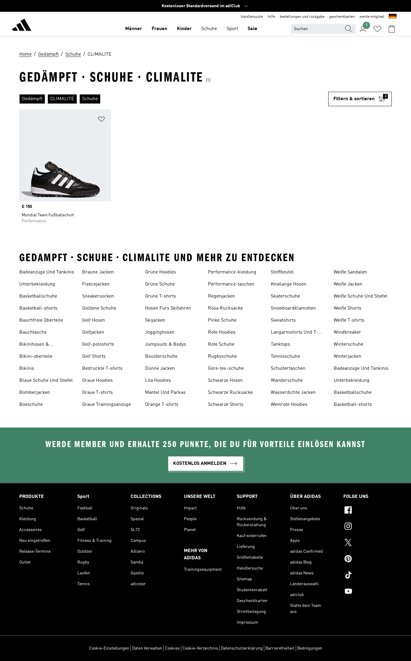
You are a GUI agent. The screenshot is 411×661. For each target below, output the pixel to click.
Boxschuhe (31, 404)
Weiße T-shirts (349, 320)
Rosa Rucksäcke (225, 308)
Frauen (159, 28)
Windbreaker (347, 332)
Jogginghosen (160, 332)
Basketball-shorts (38, 308)
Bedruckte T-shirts (102, 368)
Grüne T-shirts (160, 296)
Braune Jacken (98, 272)
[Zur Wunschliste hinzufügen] (101, 120)
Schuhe (209, 28)
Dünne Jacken (160, 368)
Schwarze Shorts (225, 404)
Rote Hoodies (222, 332)
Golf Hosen (93, 320)
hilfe (271, 17)
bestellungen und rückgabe (302, 17)
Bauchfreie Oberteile (41, 320)
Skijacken (155, 320)
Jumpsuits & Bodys (165, 344)
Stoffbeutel (282, 272)
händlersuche (252, 17)
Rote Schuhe (221, 344)
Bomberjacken (34, 392)
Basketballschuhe (38, 296)
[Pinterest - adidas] (367, 559)
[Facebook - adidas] (367, 511)
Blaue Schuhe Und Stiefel (46, 380)
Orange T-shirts (161, 404)
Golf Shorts (94, 356)
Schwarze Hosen (225, 380)
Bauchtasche (33, 332)
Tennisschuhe (285, 356)
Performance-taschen (231, 284)
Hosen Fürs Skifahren (168, 308)
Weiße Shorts (347, 308)
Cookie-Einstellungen (109, 648)
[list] (173, 99)
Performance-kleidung (232, 272)
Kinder (184, 28)
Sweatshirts (283, 320)
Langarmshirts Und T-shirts (294, 333)
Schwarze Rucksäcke (230, 392)
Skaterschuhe (285, 296)
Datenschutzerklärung (242, 648)
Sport (232, 28)
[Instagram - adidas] (367, 527)
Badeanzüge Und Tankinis (46, 272)
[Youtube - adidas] (367, 592)
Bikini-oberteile (35, 356)
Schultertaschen (288, 368)
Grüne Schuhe (160, 284)
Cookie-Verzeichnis (200, 648)
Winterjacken (347, 356)
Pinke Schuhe (222, 320)
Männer (133, 28)
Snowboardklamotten (293, 308)
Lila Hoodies (158, 380)
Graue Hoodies (97, 380)
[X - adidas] (367, 543)
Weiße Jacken (348, 284)
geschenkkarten (342, 17)
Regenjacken (221, 296)
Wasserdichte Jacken (293, 392)
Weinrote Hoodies (289, 404)
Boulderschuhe (161, 356)
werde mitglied (372, 17)
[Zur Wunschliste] (377, 29)
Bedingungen (309, 648)
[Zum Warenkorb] (392, 29)
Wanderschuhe (287, 380)
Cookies (172, 648)
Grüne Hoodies (160, 272)
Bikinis (26, 368)
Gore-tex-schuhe (226, 368)
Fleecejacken (96, 284)
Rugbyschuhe (222, 356)
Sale (252, 28)
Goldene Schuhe (99, 308)
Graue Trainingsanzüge (106, 404)
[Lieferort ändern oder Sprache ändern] (392, 17)
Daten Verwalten (147, 648)
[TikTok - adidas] (367, 576)
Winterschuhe (348, 344)
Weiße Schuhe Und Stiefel (361, 296)
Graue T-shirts (97, 392)
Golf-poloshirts (98, 344)
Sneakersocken (98, 296)
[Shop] (21, 26)
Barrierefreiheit (280, 648)
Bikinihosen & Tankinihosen (34, 345)
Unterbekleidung (37, 284)
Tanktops (280, 344)
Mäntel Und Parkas (165, 392)
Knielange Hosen (288, 284)
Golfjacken (93, 332)
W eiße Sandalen (350, 272)
